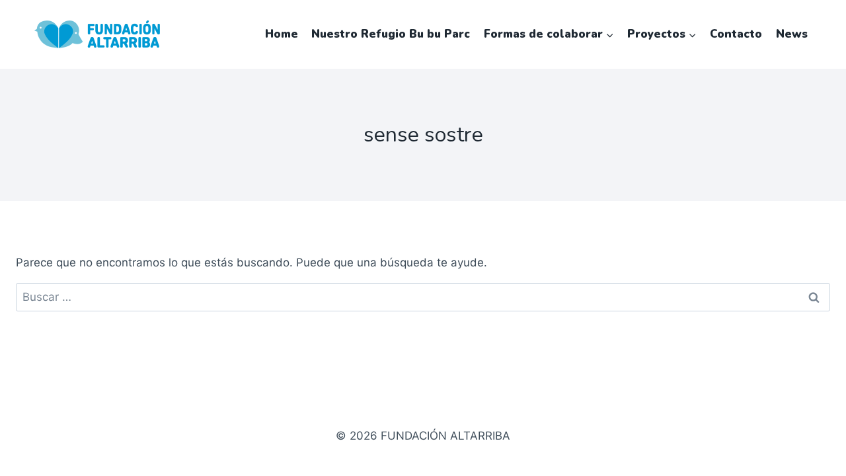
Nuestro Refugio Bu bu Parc (390, 34)
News (792, 34)
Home (281, 34)
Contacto (736, 34)
